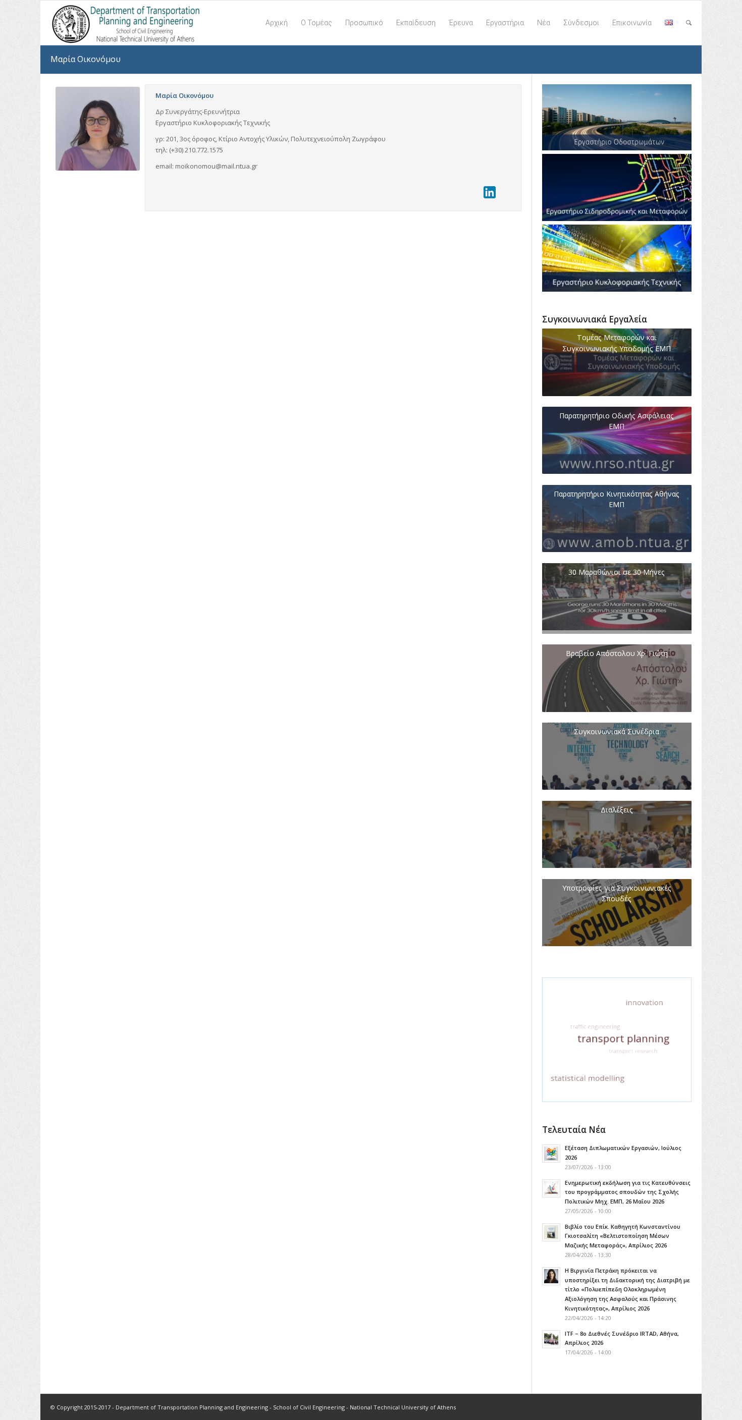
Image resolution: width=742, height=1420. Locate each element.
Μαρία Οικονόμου (85, 59)
